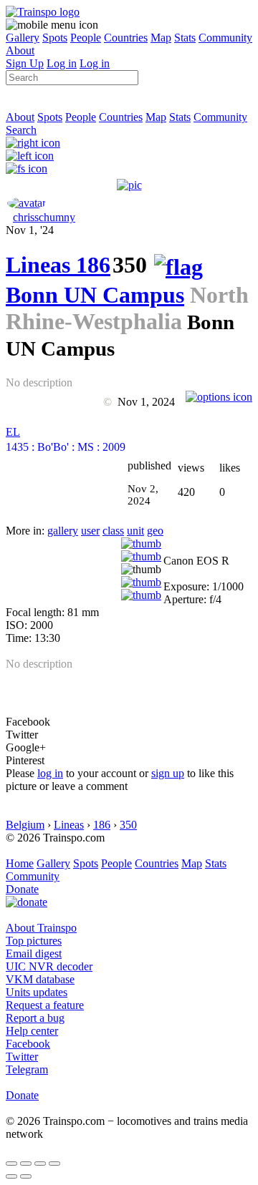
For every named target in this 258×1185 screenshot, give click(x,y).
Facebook (28, 1044)
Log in (62, 63)
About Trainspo (41, 928)
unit (135, 531)
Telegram (27, 1069)
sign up (167, 773)
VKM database (40, 979)
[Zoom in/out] (54, 1163)
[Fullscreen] (26, 168)
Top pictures (34, 941)
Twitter (22, 1056)
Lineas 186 (58, 265)
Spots (54, 37)
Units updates (36, 992)
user (90, 531)
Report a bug (35, 1018)
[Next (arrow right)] (26, 1176)
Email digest (34, 953)
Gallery (22, 37)
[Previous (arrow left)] (11, 1176)
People (85, 37)
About (20, 50)
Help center (32, 1031)
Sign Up (25, 63)
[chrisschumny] (26, 203)
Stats (185, 37)
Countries (126, 37)
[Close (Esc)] (11, 1163)
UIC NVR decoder (49, 966)
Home (20, 863)
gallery (62, 531)
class (113, 531)
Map (160, 37)
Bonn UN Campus (95, 295)
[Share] (26, 1163)
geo (155, 531)
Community (225, 37)
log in (50, 773)
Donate (22, 889)
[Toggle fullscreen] (40, 1163)
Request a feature (45, 1005)
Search (21, 130)
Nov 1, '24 (30, 230)
